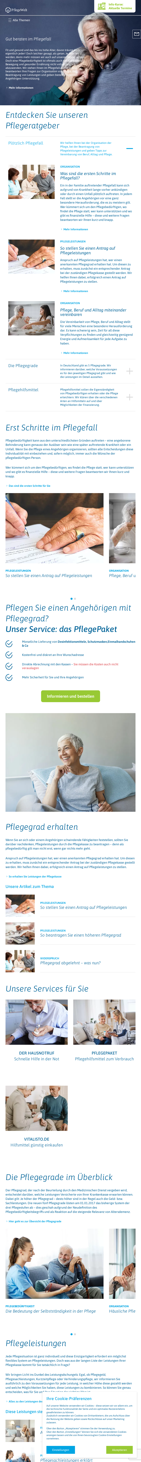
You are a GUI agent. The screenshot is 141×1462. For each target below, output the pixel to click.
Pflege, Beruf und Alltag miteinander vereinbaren (93, 312)
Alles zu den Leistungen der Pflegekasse (33, 1401)
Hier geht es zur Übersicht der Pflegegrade (35, 1221)
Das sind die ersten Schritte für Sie (29, 485)
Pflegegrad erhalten (42, 826)
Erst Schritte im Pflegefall (52, 427)
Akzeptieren (119, 1449)
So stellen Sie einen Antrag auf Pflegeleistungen (87, 250)
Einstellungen (60, 1449)
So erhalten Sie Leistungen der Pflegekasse (35, 876)
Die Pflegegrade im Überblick (59, 1177)
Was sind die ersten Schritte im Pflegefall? (88, 175)
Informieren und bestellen (70, 696)
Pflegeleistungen (36, 1343)
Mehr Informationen (21, 87)
